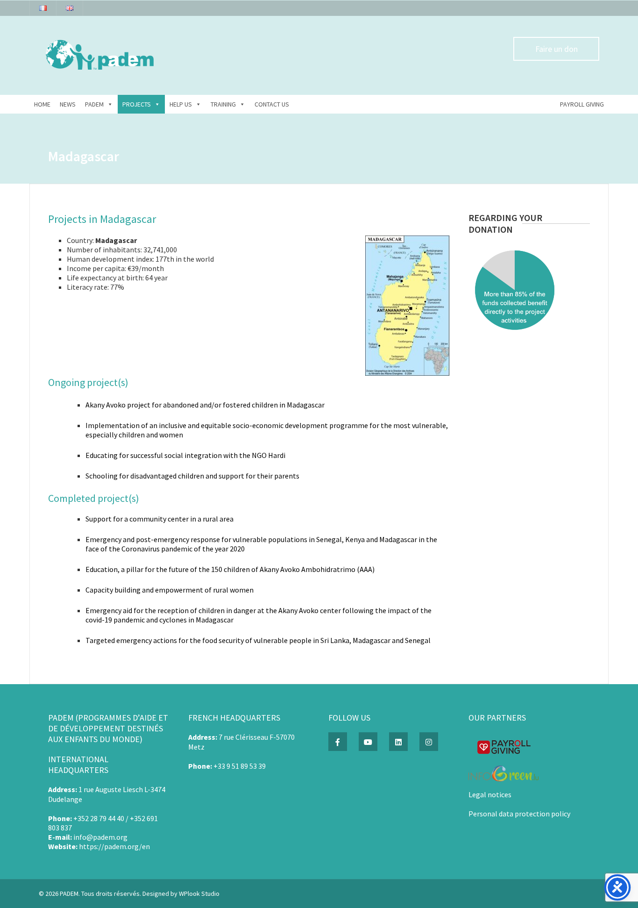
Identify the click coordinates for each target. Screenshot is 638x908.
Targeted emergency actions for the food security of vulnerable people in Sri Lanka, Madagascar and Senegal (258, 640)
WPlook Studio (199, 893)
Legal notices (489, 794)
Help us (181, 104)
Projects (136, 104)
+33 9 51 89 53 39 (239, 766)
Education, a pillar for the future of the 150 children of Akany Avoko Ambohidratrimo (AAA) (230, 569)
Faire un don (556, 48)
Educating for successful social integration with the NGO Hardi (185, 455)
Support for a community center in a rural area (159, 518)
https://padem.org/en (114, 846)
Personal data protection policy (519, 813)
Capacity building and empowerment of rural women (169, 589)
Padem (94, 104)
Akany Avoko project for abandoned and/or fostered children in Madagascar (205, 404)
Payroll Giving (582, 104)
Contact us (272, 104)
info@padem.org (100, 837)
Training (223, 104)
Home (42, 104)
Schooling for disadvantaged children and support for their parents (192, 475)
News (68, 104)
